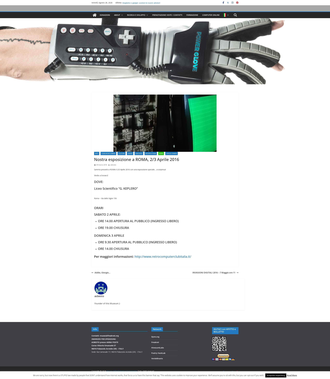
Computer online (211, 15)
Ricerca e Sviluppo (136, 15)
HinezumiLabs (157, 347)
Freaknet (155, 342)
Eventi (130, 153)
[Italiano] (225, 15)
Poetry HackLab (158, 353)
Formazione (192, 15)
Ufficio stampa (171, 153)
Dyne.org (155, 337)
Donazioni (105, 15)
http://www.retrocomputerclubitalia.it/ (163, 256)
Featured (139, 153)
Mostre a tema (151, 153)
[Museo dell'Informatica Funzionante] (95, 15)
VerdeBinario (157, 358)
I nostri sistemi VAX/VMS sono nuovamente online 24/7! (145, 2)
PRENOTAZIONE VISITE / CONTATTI (167, 15)
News (161, 153)
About (117, 15)
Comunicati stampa (108, 153)
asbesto (113, 165)
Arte (96, 153)
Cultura (122, 153)
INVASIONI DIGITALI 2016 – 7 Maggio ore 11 (213, 272)
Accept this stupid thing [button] (276, 375)
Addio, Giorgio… (102, 272)
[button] (121, 15)
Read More (292, 375)
